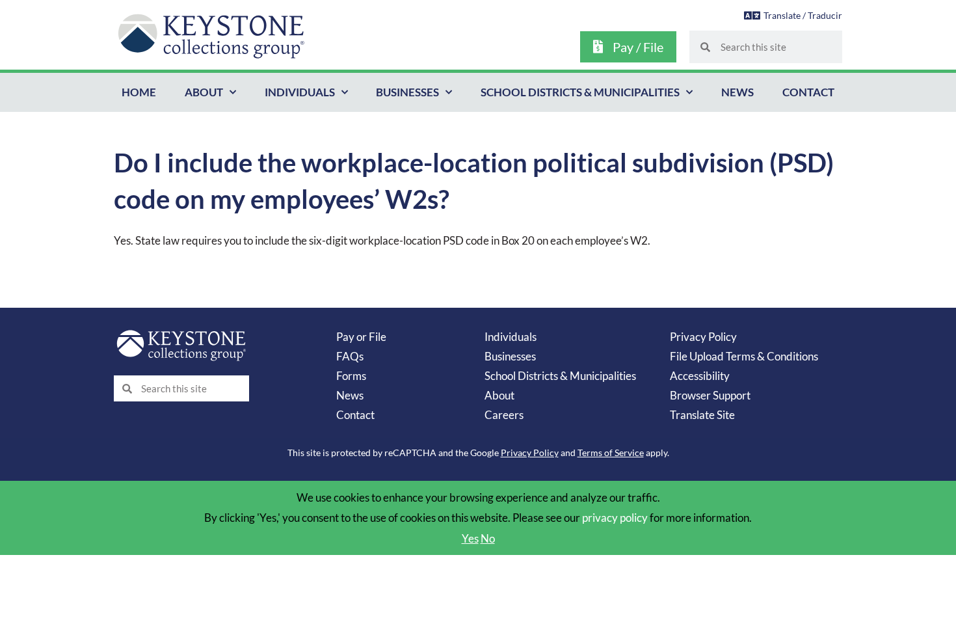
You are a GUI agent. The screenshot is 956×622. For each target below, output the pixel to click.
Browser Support (710, 395)
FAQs (350, 356)
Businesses (407, 92)
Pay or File (361, 337)
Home (139, 92)
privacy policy (615, 517)
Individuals (300, 92)
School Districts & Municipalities (580, 92)
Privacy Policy (703, 337)
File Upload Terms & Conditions (744, 356)
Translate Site (702, 415)
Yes (470, 538)
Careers (504, 415)
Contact (808, 92)
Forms (351, 376)
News (737, 92)
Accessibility (700, 376)
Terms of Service (611, 452)
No (488, 538)
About (204, 92)
